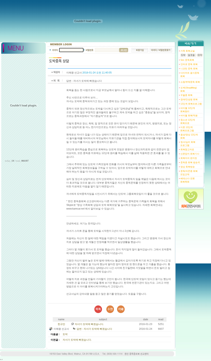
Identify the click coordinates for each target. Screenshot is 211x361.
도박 (65, 334)
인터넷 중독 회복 (189, 64)
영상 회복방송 (187, 166)
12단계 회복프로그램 (191, 103)
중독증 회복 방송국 (190, 162)
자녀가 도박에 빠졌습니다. (89, 324)
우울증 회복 (186, 95)
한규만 (61, 324)
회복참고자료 (187, 149)
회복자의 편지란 (188, 158)
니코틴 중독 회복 (189, 68)
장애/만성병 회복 (189, 99)
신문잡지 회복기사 (189, 154)
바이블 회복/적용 (189, 115)
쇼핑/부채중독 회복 (190, 82)
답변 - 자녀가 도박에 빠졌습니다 (94, 328)
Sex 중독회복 (187, 60)
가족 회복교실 (187, 51)
